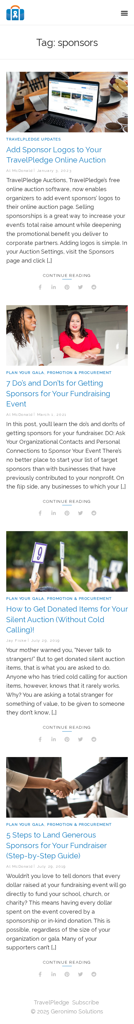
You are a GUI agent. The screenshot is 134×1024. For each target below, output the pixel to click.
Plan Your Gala (25, 372)
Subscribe (85, 1002)
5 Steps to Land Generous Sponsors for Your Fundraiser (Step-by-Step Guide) (56, 845)
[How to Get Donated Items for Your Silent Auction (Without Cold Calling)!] (67, 561)
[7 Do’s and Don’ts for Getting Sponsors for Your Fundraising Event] (67, 335)
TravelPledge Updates (33, 139)
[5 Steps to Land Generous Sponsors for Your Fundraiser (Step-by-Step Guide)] (67, 787)
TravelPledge (51, 1002)
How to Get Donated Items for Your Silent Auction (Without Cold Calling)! (67, 619)
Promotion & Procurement (79, 372)
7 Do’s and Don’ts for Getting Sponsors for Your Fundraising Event (58, 393)
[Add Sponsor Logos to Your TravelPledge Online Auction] (67, 102)
